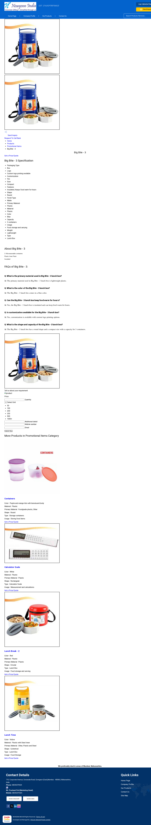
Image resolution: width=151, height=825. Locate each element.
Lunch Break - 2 (11, 651)
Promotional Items (14, 146)
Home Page (12, 16)
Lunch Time (10, 735)
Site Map (124, 796)
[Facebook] (8, 807)
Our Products (47, 16)
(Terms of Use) (40, 817)
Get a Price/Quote (11, 156)
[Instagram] (19, 807)
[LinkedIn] (15, 807)
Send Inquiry (12, 135)
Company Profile (29, 16)
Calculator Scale (12, 567)
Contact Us (63, 16)
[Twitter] (12, 807)
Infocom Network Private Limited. (40, 820)
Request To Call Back (12, 138)
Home (9, 141)
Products (10, 144)
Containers (9, 498)
